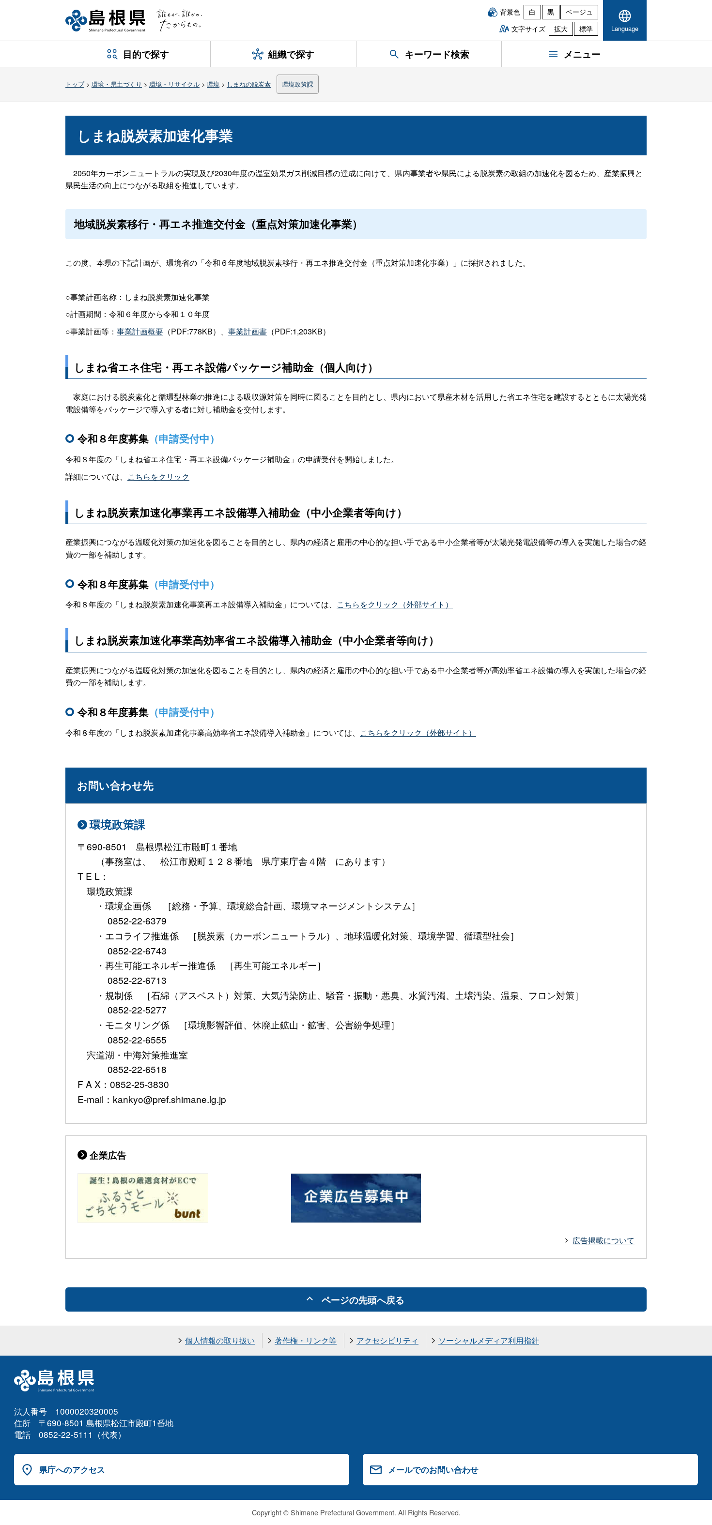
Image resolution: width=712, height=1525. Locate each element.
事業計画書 (247, 331)
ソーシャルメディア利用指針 (488, 1340)
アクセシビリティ (387, 1340)
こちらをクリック (158, 476)
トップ (74, 84)
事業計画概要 (140, 331)
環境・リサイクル (174, 84)
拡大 (561, 28)
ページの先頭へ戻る (363, 1299)
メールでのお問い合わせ (433, 1469)
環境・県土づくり (117, 84)
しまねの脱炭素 (249, 84)
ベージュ (579, 11)
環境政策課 (297, 84)
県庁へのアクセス (72, 1469)
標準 (586, 28)
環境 (213, 84)
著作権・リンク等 (306, 1340)
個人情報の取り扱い (220, 1340)
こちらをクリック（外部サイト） (395, 604)
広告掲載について (604, 1240)
